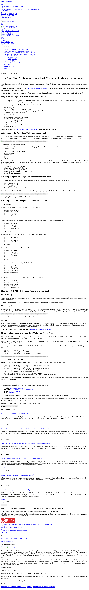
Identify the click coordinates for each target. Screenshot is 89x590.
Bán (2, 11)
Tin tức (6, 68)
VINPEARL (51, 587)
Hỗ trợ (2, 529)
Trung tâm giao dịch (21, 530)
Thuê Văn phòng (19, 9)
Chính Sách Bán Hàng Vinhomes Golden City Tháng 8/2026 (17, 490)
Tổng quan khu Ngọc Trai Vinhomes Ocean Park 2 (18, 49)
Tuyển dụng (4, 532)
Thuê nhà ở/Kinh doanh (7, 9)
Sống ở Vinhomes (9, 66)
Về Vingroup (4, 524)
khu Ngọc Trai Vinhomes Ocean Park (38, 88)
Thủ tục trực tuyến (6, 17)
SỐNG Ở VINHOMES (7, 43)
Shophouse (11, 60)
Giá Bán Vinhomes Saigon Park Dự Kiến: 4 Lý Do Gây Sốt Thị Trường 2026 (22, 458)
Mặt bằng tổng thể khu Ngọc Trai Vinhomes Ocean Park (19, 52)
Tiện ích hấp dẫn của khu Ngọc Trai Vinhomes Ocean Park (20, 62)
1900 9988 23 (13, 392)
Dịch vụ (3, 12)
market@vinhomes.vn (14, 391)
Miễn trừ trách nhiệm (6, 527)
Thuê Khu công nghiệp (37, 9)
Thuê (2, 7)
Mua (2, 4)
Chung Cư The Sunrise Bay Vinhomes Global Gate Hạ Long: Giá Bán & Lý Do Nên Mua (26, 443)
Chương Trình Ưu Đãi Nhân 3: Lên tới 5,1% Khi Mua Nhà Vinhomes (20, 414)
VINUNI (35, 587)
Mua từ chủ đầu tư (6, 6)
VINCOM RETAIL (12, 587)
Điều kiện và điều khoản (23, 524)
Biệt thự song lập (12, 59)
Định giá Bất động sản (11, 14)
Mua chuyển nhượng (17, 6)
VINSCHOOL (22, 587)
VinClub (5, 11)
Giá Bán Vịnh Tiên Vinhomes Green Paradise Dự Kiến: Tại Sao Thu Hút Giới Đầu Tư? (25, 428)
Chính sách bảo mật (46, 524)
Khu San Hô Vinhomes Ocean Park (40, 329)
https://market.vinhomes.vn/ (17, 388)
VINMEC (29, 587)
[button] (1, 20)
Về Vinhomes (12, 524)
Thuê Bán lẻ (27, 9)
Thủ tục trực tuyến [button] (6, 45)
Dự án (2, 3)
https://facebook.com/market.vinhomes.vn (21, 389)
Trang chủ (7, 65)
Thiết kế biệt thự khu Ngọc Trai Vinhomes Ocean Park (19, 55)
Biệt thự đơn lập (12, 57)
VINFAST (4, 587)
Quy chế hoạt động (35, 524)
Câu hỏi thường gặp (10, 530)
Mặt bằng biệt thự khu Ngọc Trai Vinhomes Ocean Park (19, 54)
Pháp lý (3, 526)
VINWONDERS (43, 587)
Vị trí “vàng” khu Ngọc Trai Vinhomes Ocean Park (18, 51)
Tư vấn (3, 14)
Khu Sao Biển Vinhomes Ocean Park (27, 129)
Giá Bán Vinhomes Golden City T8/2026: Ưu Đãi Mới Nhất (17, 475)
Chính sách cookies (18, 527)
